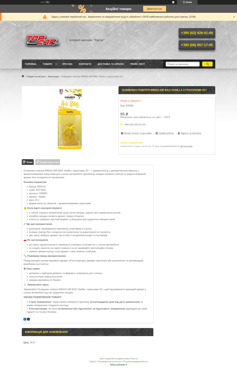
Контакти (85, 64)
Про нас (67, 64)
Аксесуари (53, 76)
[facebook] (25, 319)
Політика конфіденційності (135, 361)
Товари (47, 64)
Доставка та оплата (111, 64)
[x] (28, 319)
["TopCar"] (43, 40)
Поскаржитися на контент (110, 361)
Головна (30, 64)
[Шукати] (207, 64)
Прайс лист (137, 64)
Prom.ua (134, 359)
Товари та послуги (36, 76)
